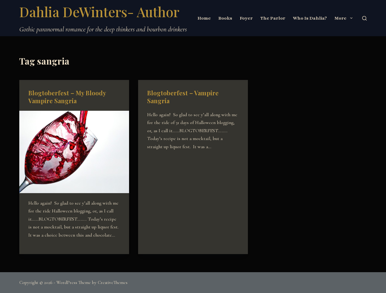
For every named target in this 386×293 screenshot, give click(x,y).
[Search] (364, 18)
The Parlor (272, 18)
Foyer (246, 18)
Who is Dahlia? (310, 18)
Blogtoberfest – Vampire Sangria (183, 97)
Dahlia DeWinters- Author (99, 11)
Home (204, 18)
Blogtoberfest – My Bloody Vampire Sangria (67, 97)
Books (225, 18)
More (340, 18)
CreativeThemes (113, 282)
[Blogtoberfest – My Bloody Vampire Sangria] (74, 152)
